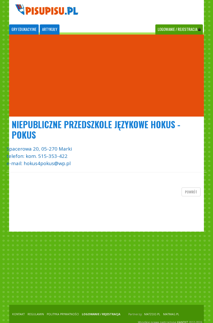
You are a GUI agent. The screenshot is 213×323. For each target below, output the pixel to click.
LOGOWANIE (177, 29)
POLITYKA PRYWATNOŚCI (63, 314)
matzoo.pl (152, 314)
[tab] (24, 29)
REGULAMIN (36, 314)
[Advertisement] (106, 75)
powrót (191, 191)
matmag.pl (171, 314)
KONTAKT (18, 314)
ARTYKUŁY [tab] (49, 29)
